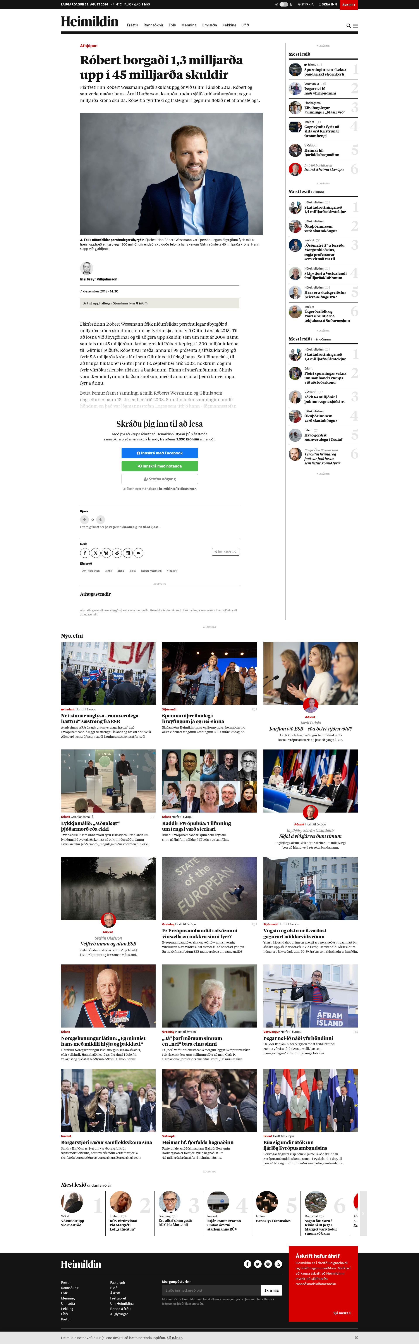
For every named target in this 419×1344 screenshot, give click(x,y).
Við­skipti (172, 570)
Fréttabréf (118, 1298)
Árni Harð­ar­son (91, 570)
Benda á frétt (120, 1308)
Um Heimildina (122, 1303)
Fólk (172, 24)
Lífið (245, 24)
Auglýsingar (119, 1314)
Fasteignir (117, 1282)
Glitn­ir (108, 570)
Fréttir (132, 24)
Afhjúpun (89, 45)
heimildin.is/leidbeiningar (177, 489)
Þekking (229, 24)
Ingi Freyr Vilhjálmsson (98, 279)
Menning (188, 24)
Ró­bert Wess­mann (151, 570)
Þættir (66, 1319)
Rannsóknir (153, 24)
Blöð (114, 1288)
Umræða (209, 24)
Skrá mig (271, 1290)
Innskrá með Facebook (162, 452)
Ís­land (120, 570)
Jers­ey (132, 570)
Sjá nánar (174, 1337)
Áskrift (115, 1293)
